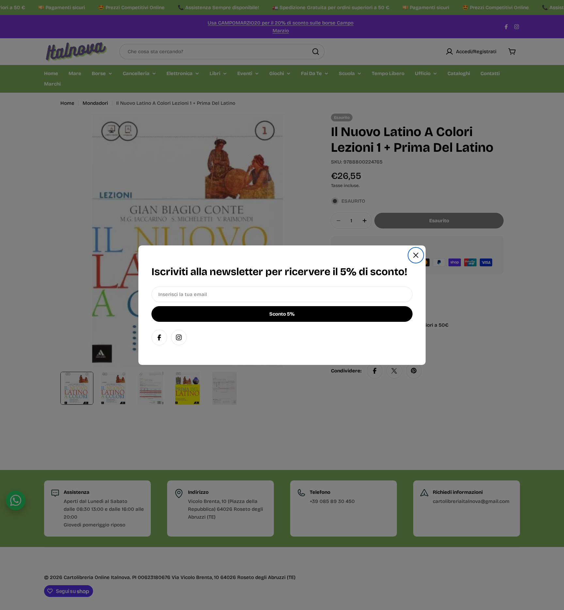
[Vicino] (415, 255)
